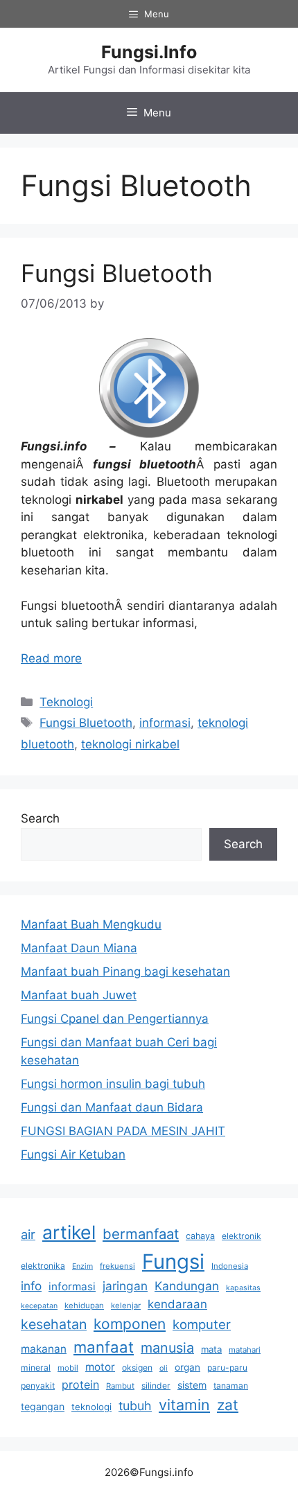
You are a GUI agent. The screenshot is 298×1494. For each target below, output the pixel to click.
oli (163, 1368)
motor (100, 1366)
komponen (130, 1324)
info (31, 1285)
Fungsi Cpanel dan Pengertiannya (115, 1019)
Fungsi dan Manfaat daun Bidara (112, 1107)
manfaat (103, 1346)
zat (227, 1405)
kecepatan (39, 1305)
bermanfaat (141, 1233)
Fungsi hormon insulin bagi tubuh (113, 1084)
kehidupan (84, 1305)
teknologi (91, 1406)
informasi (165, 723)
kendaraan (177, 1304)
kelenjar (126, 1305)
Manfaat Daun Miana (79, 948)
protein (80, 1384)
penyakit (38, 1385)
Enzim (82, 1266)
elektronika (43, 1265)
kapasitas (243, 1287)
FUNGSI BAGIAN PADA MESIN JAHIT (123, 1131)
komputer (202, 1324)
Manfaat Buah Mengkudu (91, 924)
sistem (192, 1385)
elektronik (241, 1236)
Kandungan (187, 1285)
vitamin (184, 1405)
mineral (36, 1367)
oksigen (137, 1367)
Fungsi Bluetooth (117, 273)
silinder (155, 1385)
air (28, 1234)
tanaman (230, 1385)
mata (211, 1349)
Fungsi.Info (149, 52)
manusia (167, 1347)
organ (187, 1367)
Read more (51, 658)
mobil (68, 1368)
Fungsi (173, 1261)
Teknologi (66, 702)
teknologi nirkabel (130, 744)
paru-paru (227, 1367)
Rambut (120, 1386)
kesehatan (54, 1324)
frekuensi (117, 1266)
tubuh (135, 1405)
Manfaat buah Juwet (79, 995)
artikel (69, 1232)
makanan (44, 1348)
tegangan (42, 1406)
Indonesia (229, 1266)
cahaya (200, 1236)
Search (40, 818)
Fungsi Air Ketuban (73, 1154)
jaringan (125, 1285)
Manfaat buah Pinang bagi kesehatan (125, 971)
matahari (245, 1350)
